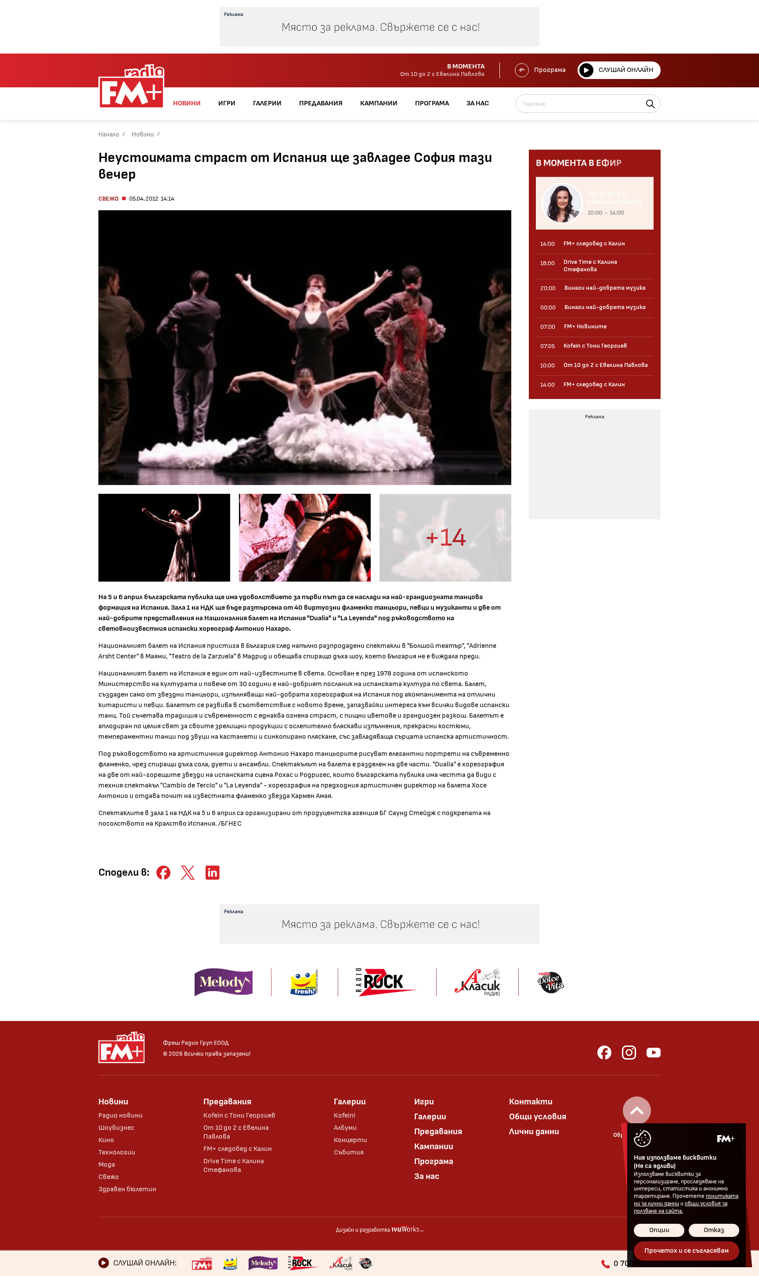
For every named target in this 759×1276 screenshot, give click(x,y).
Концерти (350, 1140)
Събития (349, 1152)
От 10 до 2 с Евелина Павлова (236, 1132)
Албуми (345, 1128)
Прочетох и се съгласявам (686, 1251)
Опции (659, 1230)
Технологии (116, 1152)
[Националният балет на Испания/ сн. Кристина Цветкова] (164, 538)
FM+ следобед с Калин (237, 1149)
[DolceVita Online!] (365, 1263)
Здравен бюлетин (127, 1189)
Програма (550, 70)
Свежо (108, 198)
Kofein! (344, 1115)
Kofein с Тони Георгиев (239, 1115)
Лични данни (534, 1131)
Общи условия (537, 1116)
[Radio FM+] (202, 1263)
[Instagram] (629, 1053)
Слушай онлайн (626, 70)
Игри (424, 1101)
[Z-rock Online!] (303, 1263)
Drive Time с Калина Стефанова (233, 1165)
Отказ (714, 1230)
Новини (143, 134)
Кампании (433, 1146)
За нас (427, 1176)
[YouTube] (654, 1053)
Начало (108, 134)
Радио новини (120, 1115)
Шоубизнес (116, 1128)
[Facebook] (604, 1053)
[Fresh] (230, 1263)
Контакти (531, 1101)
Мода (106, 1165)
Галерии (350, 1101)
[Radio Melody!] (263, 1263)
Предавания (227, 1101)
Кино (106, 1140)
